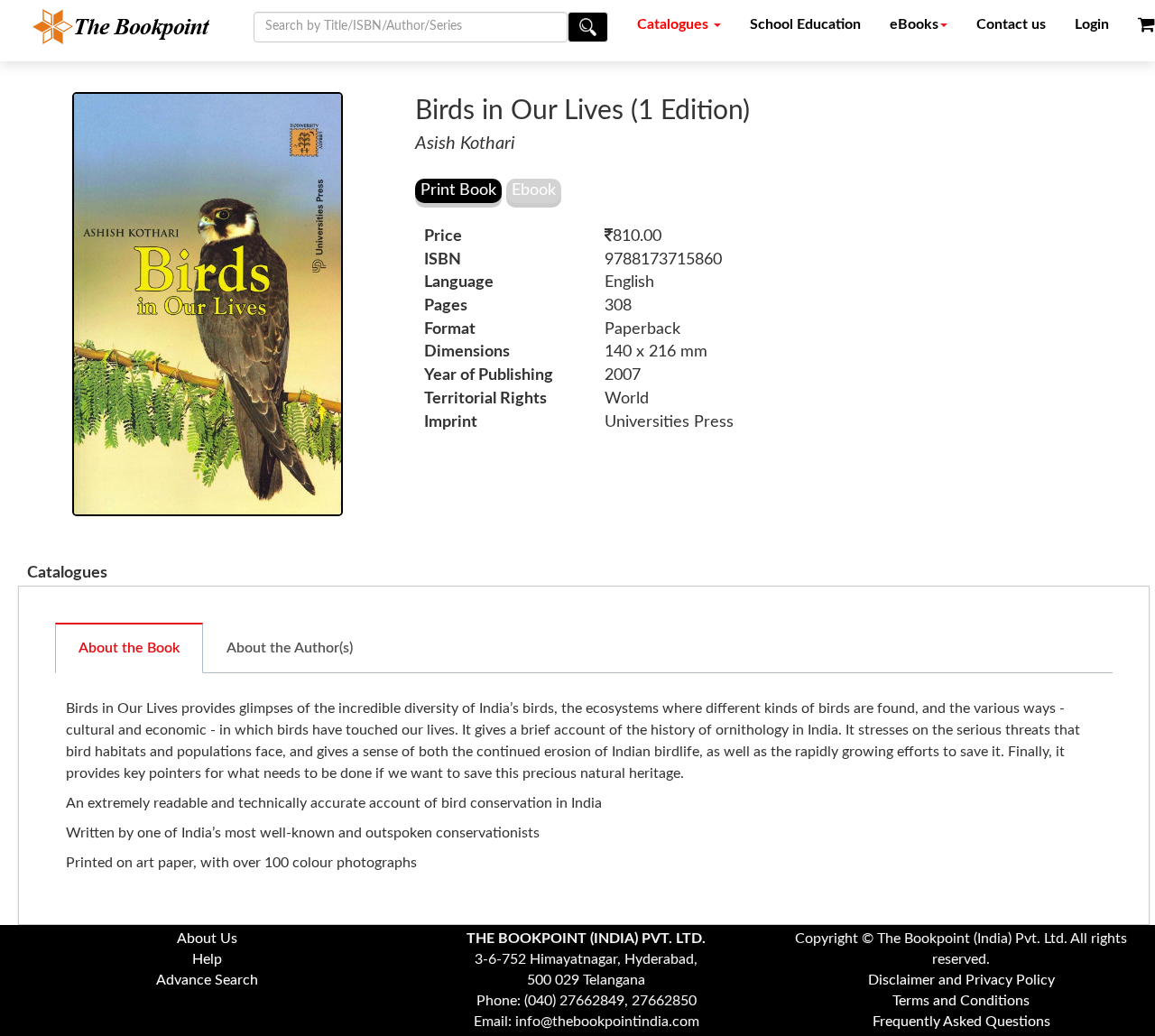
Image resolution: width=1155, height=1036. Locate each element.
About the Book (129, 648)
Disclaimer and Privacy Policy (961, 980)
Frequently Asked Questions (961, 1021)
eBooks (914, 24)
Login (1092, 24)
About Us (207, 938)
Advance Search (207, 980)
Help (207, 959)
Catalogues (674, 24)
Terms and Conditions (961, 1001)
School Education (805, 24)
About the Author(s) (289, 648)
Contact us (1011, 24)
